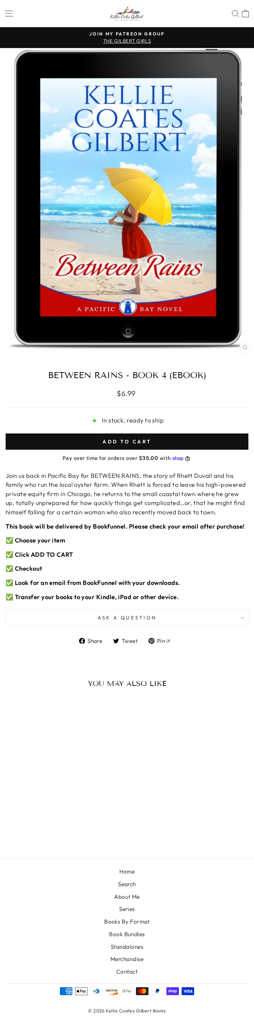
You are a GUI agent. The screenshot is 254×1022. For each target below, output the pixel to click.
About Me (127, 896)
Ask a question (127, 617)
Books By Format (127, 921)
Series (127, 908)
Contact (127, 971)
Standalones (127, 946)
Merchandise (127, 958)
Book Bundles (127, 934)
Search (127, 883)
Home (127, 871)
